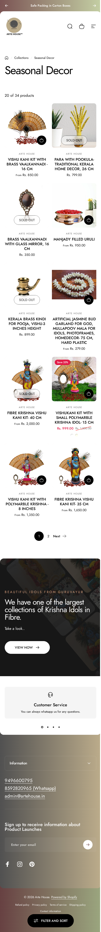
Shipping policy (76, 901)
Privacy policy (38, 901)
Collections (21, 58)
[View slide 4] (59, 727)
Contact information (49, 907)
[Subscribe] (84, 840)
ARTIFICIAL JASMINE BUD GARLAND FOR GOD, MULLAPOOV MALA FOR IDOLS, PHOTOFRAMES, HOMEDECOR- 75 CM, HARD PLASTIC (74, 330)
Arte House (27, 154)
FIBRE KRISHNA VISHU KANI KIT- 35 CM (74, 502)
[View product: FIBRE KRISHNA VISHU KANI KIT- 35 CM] (88, 480)
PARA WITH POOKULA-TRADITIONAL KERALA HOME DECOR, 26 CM (74, 164)
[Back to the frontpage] (6, 58)
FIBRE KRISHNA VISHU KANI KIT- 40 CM (27, 415)
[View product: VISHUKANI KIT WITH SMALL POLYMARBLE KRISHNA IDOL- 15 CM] (88, 393)
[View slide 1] (42, 727)
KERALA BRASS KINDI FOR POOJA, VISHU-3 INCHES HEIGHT (27, 323)
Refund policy (21, 901)
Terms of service (56, 901)
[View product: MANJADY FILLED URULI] (88, 220)
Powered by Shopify (62, 893)
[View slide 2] (47, 727)
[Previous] (6, 5)
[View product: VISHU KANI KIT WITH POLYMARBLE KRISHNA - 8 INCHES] (41, 480)
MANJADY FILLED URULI (74, 239)
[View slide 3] (53, 727)
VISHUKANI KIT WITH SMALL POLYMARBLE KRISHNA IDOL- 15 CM (74, 417)
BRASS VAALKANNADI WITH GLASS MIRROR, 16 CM (27, 244)
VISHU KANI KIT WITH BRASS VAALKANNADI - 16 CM (27, 164)
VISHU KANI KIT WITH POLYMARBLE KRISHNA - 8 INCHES (27, 504)
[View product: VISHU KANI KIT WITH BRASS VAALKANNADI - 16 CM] (41, 140)
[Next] (94, 5)
